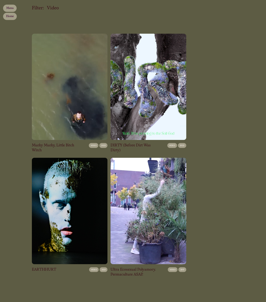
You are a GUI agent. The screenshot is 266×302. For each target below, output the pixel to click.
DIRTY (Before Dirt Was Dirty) (131, 147)
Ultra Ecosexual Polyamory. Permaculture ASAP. (133, 272)
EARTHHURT (44, 270)
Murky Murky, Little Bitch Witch (53, 147)
